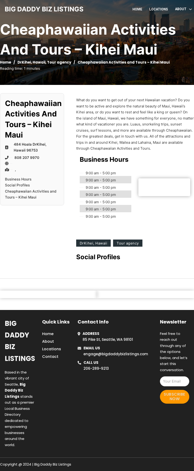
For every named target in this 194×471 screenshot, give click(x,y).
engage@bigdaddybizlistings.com (116, 353)
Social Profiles (17, 185)
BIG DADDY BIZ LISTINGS (44, 9)
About (48, 341)
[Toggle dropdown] (190, 9)
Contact (50, 356)
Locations (158, 9)
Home (137, 9)
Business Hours (18, 179)
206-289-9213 (96, 368)
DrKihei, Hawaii (31, 62)
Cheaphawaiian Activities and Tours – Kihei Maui (30, 194)
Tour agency (59, 62)
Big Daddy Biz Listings (20, 341)
